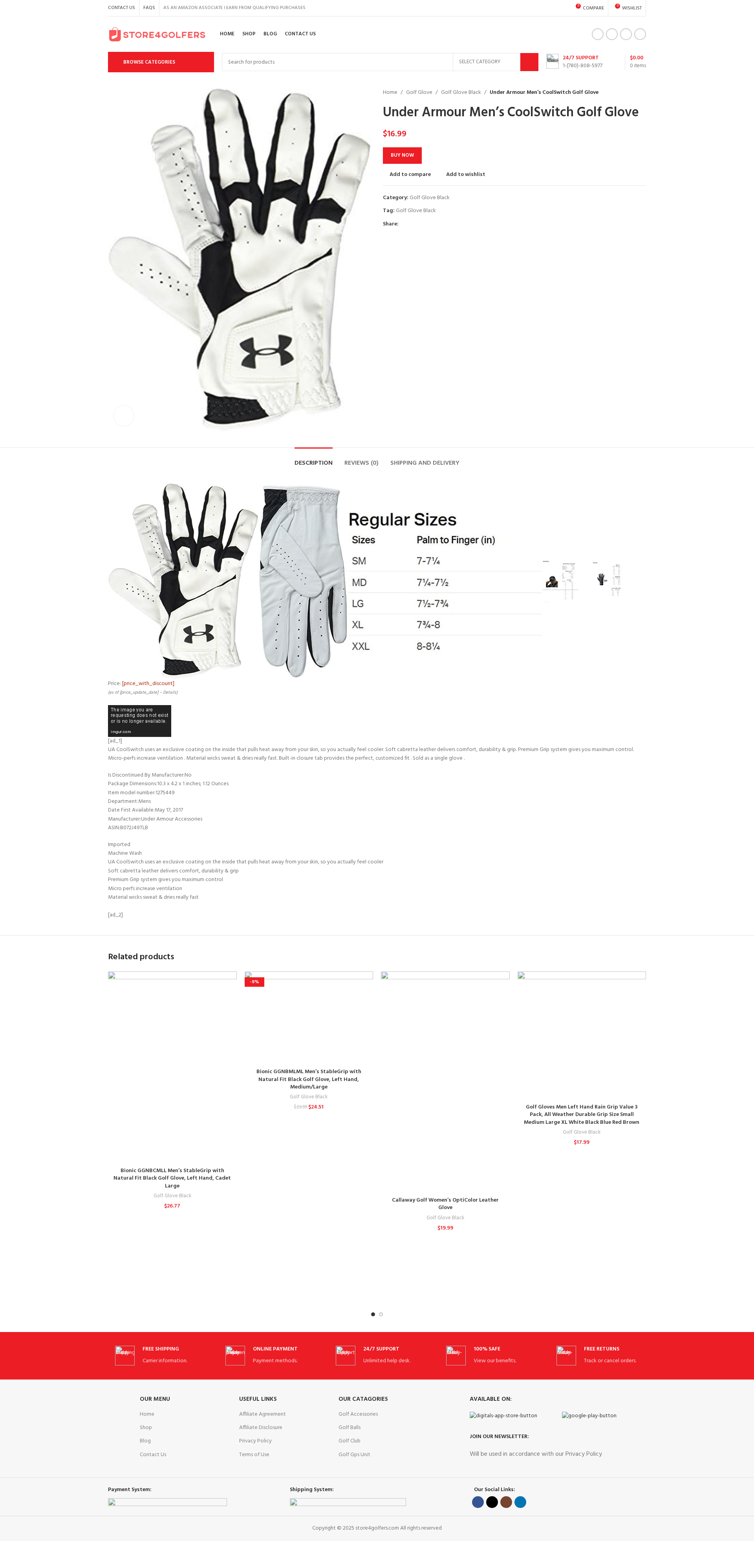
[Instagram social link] (626, 34)
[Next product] (641, 92)
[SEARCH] (529, 62)
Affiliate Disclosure (260, 1427)
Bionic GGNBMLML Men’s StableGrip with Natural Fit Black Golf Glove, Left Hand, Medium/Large (308, 1079)
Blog (145, 1441)
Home (390, 92)
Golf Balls (350, 1427)
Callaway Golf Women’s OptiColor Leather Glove (445, 1204)
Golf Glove (419, 92)
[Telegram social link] (439, 224)
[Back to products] (632, 92)
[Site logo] (157, 34)
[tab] (314, 459)
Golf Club (350, 1441)
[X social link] (612, 34)
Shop (146, 1427)
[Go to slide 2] (381, 1314)
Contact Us (153, 1454)
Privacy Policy (255, 1441)
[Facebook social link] (598, 34)
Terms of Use (254, 1454)
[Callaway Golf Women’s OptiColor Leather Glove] (445, 1082)
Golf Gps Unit (354, 1454)
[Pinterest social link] (421, 224)
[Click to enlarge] (124, 415)
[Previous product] (622, 92)
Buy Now (402, 155)
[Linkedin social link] (640, 34)
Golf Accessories (358, 1414)
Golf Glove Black (461, 92)
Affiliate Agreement (262, 1414)
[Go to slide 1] (373, 1314)
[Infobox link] (574, 62)
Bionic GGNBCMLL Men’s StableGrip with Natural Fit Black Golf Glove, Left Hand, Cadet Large (172, 1178)
